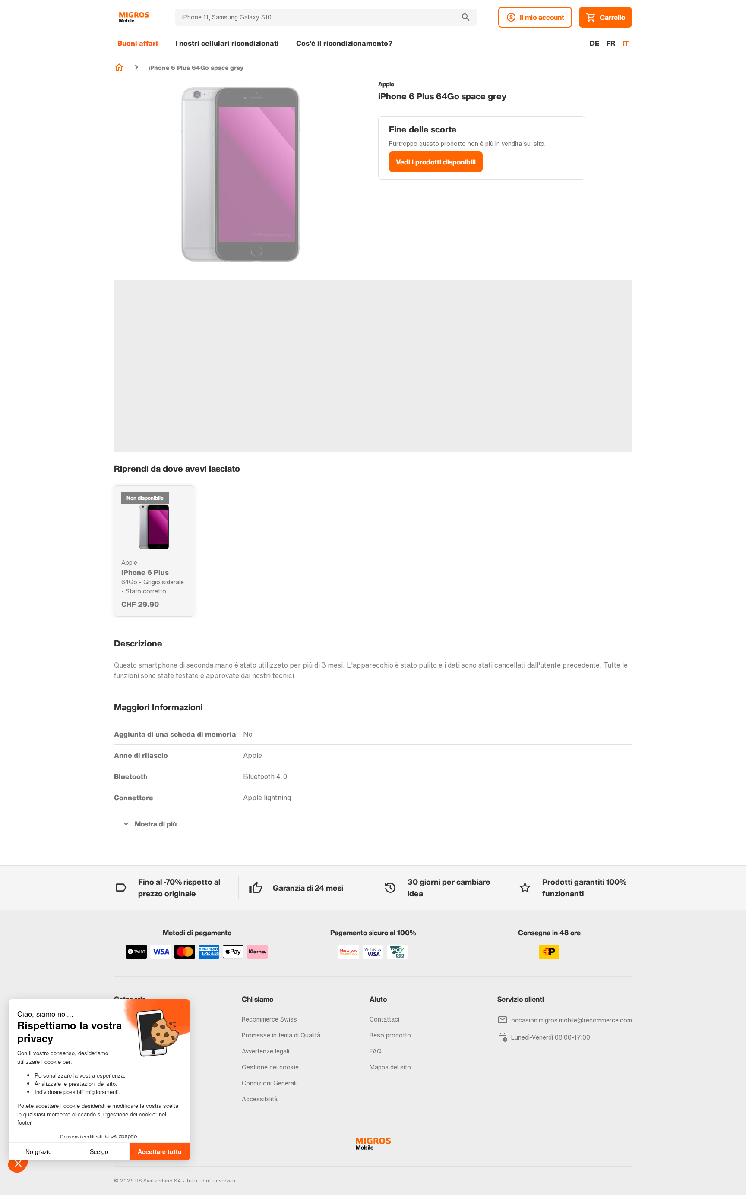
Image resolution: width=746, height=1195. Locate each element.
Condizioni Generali (269, 1083)
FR (611, 43)
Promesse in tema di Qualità (281, 1035)
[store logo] (134, 17)
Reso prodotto (390, 1035)
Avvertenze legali (265, 1051)
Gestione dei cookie (270, 1067)
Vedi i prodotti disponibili (436, 162)
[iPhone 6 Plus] (154, 527)
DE (594, 43)
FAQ (376, 1051)
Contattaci (384, 1019)
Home (119, 67)
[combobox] (314, 17)
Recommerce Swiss (269, 1019)
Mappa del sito (390, 1067)
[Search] (465, 17)
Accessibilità (260, 1099)
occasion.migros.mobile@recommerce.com (571, 1020)
